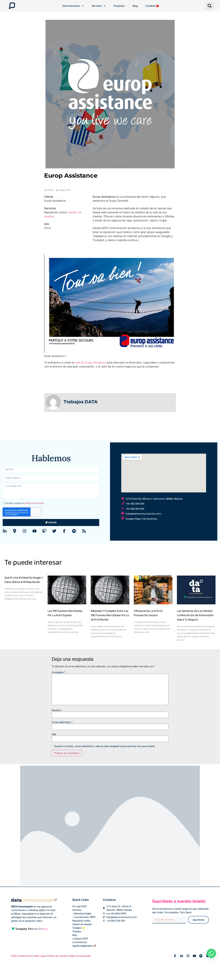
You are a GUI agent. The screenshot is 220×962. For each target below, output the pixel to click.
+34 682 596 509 (135, 503)
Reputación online (81, 920)
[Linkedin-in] (5, 531)
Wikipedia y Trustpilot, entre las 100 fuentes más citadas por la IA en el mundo (110, 615)
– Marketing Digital (81, 913)
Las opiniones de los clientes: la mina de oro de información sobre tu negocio (195, 615)
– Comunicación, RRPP (83, 917)
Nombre (57, 710)
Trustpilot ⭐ (78, 927)
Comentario (58, 672)
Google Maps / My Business (141, 518)
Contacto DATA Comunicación (80, 940)
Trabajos (76, 931)
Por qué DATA (79, 906)
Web (54, 734)
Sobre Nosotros (71, 5)
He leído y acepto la (24, 503)
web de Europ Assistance (90, 362)
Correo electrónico (62, 722)
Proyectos (119, 5)
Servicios (97, 5)
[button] (209, 6)
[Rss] (84, 531)
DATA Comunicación (21, 955)
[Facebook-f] (64, 531)
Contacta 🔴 (152, 5)
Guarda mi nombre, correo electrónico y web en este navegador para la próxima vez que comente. (104, 746)
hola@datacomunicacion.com (143, 513)
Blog (135, 5)
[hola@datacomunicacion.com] (122, 513)
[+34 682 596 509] (122, 503)
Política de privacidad (79, 955)
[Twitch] (44, 531)
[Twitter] (54, 531)
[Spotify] (74, 531)
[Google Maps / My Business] (122, 518)
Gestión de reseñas (82, 924)
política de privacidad (33, 503)
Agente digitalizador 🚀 (84, 945)
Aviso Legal (40, 955)
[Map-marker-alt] (15, 531)
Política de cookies (57, 955)
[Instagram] (24, 531)
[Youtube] (34, 531)
